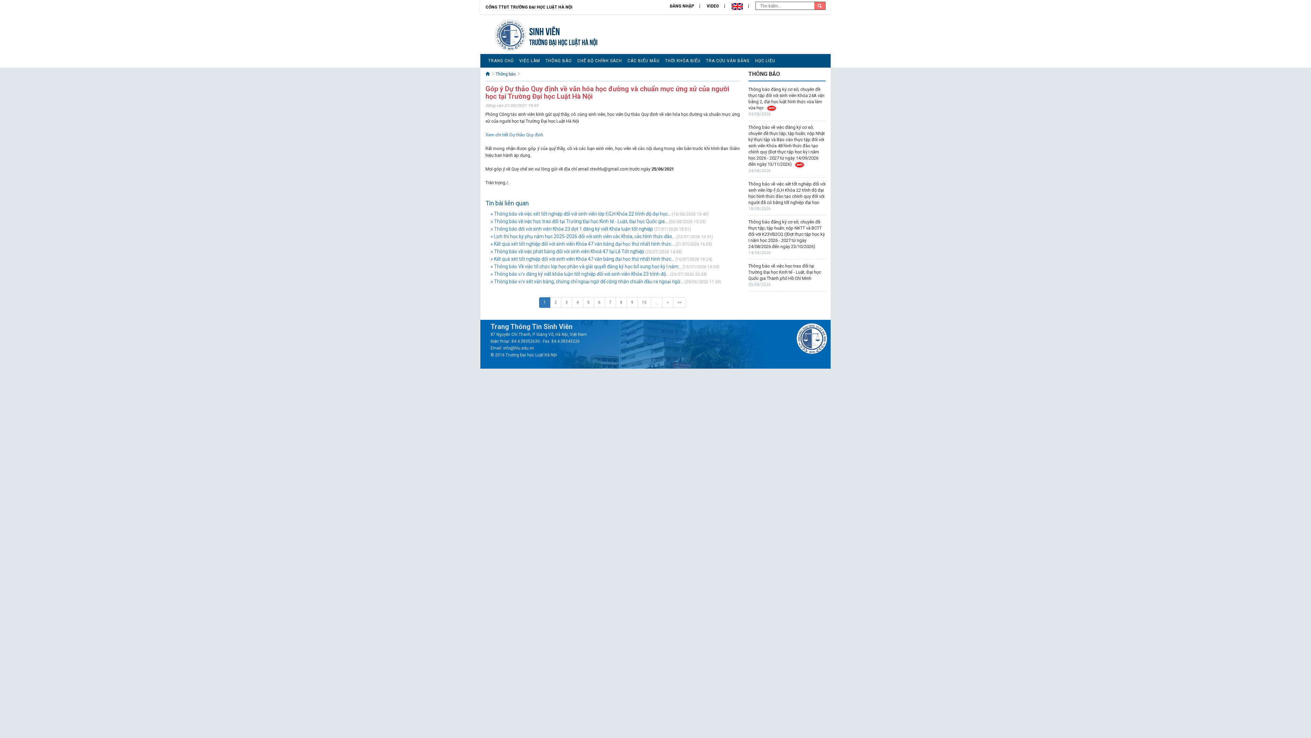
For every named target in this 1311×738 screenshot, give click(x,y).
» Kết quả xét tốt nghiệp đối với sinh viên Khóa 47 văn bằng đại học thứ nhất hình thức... (582, 244)
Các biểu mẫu (644, 60)
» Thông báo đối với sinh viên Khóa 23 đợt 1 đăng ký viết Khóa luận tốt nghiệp (572, 229)
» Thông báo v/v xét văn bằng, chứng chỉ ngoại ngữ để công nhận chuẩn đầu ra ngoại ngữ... (587, 281)
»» (679, 302)
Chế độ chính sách (599, 60)
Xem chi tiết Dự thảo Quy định (514, 134)
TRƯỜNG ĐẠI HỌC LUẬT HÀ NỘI (563, 41)
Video (713, 6)
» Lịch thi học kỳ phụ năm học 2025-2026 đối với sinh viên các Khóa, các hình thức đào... (583, 236)
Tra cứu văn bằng (728, 60)
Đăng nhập (682, 6)
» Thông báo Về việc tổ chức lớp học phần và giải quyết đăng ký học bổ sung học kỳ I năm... (586, 266)
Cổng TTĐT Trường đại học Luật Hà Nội (529, 7)
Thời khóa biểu (683, 60)
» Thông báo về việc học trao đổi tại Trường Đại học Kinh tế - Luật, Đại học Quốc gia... (579, 221)
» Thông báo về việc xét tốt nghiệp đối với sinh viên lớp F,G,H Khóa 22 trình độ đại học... (581, 214)
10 (644, 302)
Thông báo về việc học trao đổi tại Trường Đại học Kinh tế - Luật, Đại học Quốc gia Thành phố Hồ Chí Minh (784, 272)
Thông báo (559, 60)
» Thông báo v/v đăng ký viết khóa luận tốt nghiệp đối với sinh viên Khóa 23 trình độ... (580, 274)
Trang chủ (501, 60)
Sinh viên (544, 30)
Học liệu (765, 60)
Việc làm (529, 60)
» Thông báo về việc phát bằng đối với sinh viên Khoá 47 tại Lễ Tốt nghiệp (567, 251)
